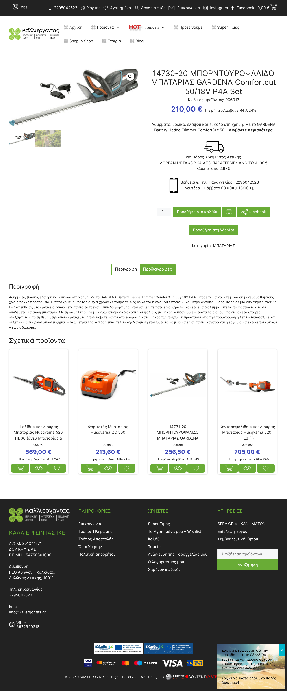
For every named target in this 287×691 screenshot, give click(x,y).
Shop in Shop (80, 41)
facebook (257, 211)
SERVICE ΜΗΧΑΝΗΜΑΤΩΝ (241, 524)
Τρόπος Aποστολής (95, 539)
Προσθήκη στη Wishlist (213, 230)
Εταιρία (114, 41)
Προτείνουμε (190, 27)
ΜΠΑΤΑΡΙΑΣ (224, 245)
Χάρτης (93, 8)
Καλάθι (154, 539)
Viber (24, 7)
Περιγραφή (126, 269)
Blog (139, 41)
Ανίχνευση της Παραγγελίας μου (177, 554)
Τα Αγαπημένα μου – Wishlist (174, 531)
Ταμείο (154, 546)
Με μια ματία (39, 468)
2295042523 (65, 8)
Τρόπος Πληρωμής (95, 531)
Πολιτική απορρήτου (97, 554)
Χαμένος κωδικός (164, 569)
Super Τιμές (227, 27)
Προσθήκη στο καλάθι (197, 212)
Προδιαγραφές (157, 269)
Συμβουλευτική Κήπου (237, 539)
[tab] (126, 269)
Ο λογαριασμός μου (166, 562)
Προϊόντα (105, 27)
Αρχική (75, 27)
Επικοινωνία (89, 524)
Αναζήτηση (248, 565)
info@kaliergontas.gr (27, 612)
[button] (119, 27)
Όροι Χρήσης (90, 546)
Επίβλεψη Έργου (232, 531)
